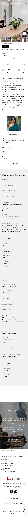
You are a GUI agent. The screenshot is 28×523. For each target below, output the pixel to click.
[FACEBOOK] (10, 498)
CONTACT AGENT (14, 163)
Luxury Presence (17, 503)
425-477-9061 (8, 465)
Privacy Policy (20, 511)
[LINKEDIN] (17, 498)
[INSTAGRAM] (14, 498)
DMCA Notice (14, 513)
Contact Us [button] (14, 439)
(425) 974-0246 (6, 147)
